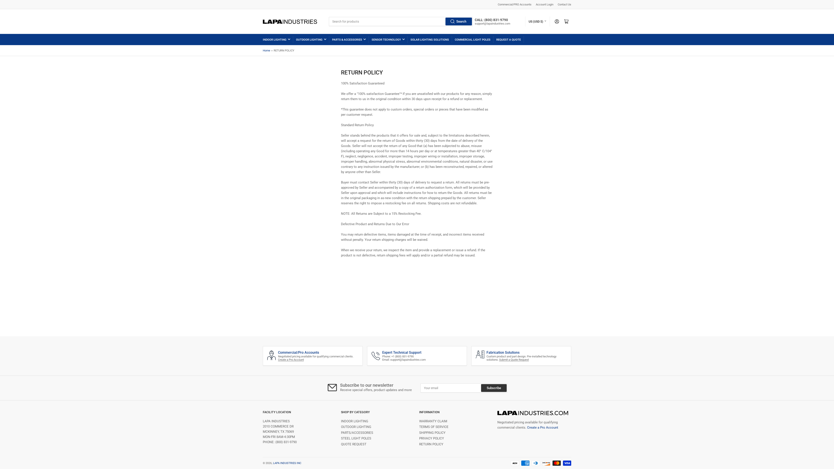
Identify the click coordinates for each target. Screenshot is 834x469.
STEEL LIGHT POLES (356, 438)
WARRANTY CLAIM (433, 421)
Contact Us (564, 4)
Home (266, 50)
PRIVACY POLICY (431, 438)
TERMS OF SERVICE (433, 427)
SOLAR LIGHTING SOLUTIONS (429, 39)
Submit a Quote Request (514, 359)
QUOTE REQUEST (353, 444)
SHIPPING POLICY (432, 433)
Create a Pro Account (291, 359)
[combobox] (401, 21)
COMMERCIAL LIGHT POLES (472, 39)
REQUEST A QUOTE (508, 39)
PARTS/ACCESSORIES (357, 433)
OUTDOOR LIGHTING (309, 39)
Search (461, 21)
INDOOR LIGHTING (274, 39)
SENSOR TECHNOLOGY (386, 39)
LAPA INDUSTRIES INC (287, 463)
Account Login (544, 4)
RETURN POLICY (431, 444)
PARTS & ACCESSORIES (347, 39)
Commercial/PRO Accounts (514, 4)
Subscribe (494, 388)
